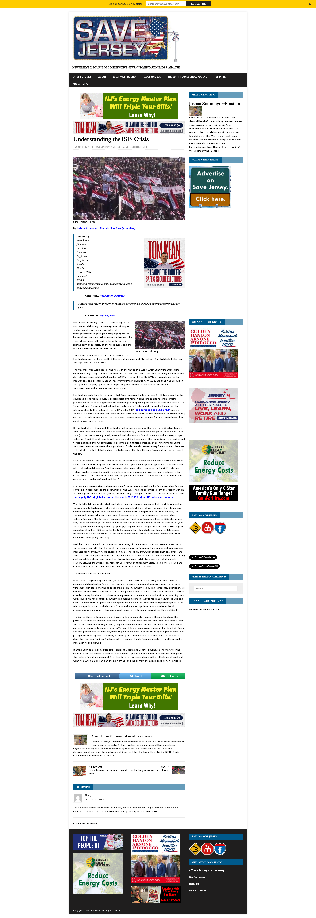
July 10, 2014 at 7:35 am (94, 799)
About (102, 77)
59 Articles (146, 736)
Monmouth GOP (197, 890)
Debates (220, 77)
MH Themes (115, 910)
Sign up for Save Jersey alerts (125, 4)
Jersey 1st (194, 884)
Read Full (235, 147)
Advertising (80, 84)
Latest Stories (82, 77)
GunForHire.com (197, 877)
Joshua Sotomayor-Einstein (107, 147)
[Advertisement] (117, 255)
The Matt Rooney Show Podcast (188, 77)
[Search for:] (216, 588)
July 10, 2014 (83, 147)
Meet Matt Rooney (125, 77)
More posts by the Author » (204, 151)
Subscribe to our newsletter (204, 609)
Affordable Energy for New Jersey (206, 870)
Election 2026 (152, 77)
